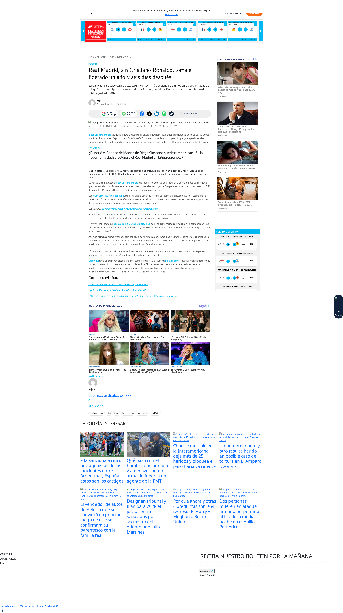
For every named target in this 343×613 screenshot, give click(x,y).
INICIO (91, 57)
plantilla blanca (173, 260)
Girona (116, 413)
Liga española (142, 413)
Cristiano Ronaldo (96, 413)
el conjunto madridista (126, 182)
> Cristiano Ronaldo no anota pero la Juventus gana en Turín (118, 284)
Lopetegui (93, 260)
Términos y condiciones (32, 606)
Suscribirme (206, 570)
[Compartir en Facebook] (142, 113)
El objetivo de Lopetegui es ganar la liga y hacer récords (130, 208)
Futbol (108, 413)
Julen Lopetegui (128, 413)
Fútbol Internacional (121, 57)
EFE (99, 101)
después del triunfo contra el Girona (132, 223)
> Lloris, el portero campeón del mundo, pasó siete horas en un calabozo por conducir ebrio (133, 296)
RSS (56, 606)
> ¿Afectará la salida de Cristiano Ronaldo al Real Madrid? (117, 290)
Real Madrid (155, 413)
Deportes (101, 57)
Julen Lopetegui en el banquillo (108, 195)
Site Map (49, 606)
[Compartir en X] (149, 113)
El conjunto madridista (99, 134)
